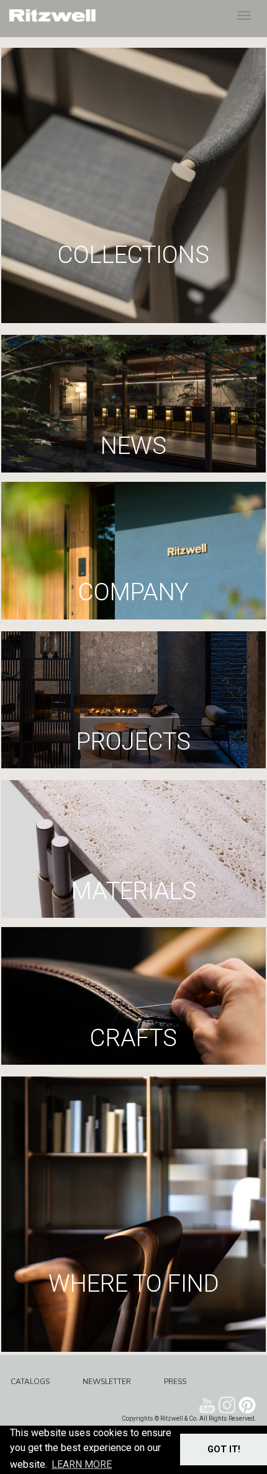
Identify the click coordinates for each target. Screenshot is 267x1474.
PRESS (175, 1382)
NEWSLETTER (107, 1382)
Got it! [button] (223, 1449)
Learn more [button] (82, 1464)
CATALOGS (30, 1382)
